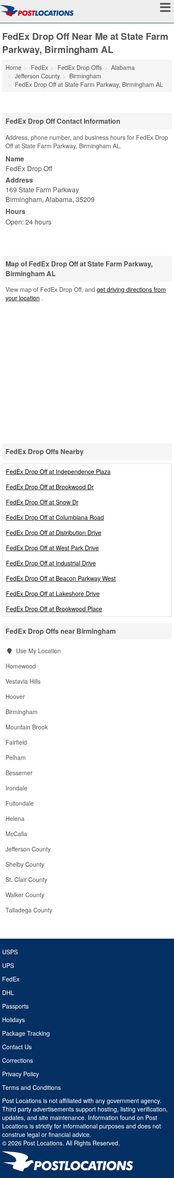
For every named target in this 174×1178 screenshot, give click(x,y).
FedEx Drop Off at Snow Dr (42, 502)
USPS (10, 952)
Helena (14, 818)
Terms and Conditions (31, 1087)
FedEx (10, 979)
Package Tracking (26, 1033)
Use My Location (37, 650)
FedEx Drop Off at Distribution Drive (53, 532)
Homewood (20, 666)
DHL (8, 992)
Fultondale (19, 803)
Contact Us (17, 1046)
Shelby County (24, 864)
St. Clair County (26, 879)
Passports (15, 1006)
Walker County (24, 894)
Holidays (13, 1019)
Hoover (15, 696)
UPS (8, 965)
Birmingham (21, 711)
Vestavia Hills (23, 681)
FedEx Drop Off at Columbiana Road (55, 517)
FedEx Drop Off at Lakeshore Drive (53, 593)
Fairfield (16, 742)
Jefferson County (28, 849)
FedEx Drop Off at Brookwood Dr (50, 486)
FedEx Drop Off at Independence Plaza (58, 471)
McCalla (16, 833)
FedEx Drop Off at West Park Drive (52, 547)
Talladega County (28, 910)
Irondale (16, 788)
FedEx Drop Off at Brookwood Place (54, 608)
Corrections (17, 1060)
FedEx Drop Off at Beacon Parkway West (61, 578)
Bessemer (19, 772)
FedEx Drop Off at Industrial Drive (51, 563)
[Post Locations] (36, 10)
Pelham (15, 757)
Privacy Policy (20, 1074)
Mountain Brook (26, 727)
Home (13, 67)
